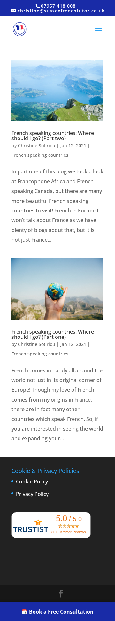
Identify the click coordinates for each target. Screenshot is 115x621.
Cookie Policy (32, 481)
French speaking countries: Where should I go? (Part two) (53, 136)
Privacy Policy (32, 494)
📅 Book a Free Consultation (57, 611)
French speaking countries (40, 155)
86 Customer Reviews (68, 532)
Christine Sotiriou (36, 145)
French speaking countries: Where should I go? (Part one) (53, 334)
